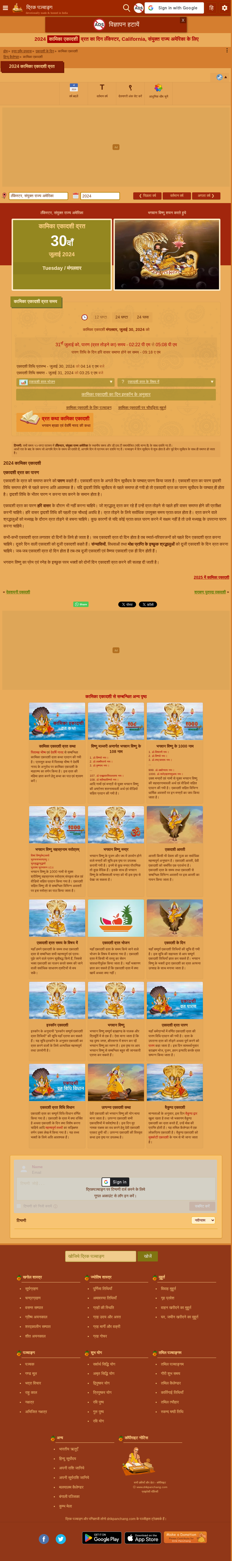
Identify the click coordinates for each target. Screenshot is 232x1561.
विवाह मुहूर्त (168, 1288)
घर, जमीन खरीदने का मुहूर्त (179, 1317)
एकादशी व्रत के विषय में (143, 382)
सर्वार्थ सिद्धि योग (104, 1364)
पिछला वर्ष (147, 195)
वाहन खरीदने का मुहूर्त (176, 1307)
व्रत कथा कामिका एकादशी (66, 422)
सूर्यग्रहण (31, 1288)
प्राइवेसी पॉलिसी (150, 1491)
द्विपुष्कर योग (101, 1383)
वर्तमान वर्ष (176, 195)
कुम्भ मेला (65, 1506)
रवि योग (98, 1421)
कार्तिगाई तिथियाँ (172, 1392)
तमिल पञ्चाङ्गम (172, 1364)
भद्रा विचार (33, 1383)
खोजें (148, 1256)
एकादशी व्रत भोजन (42, 382)
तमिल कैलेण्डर (171, 1383)
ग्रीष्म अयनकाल (36, 1317)
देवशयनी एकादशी (18, 592)
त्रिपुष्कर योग (102, 1392)
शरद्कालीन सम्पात (38, 1326)
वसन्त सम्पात (34, 1307)
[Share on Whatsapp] (81, 604)
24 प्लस (143, 317)
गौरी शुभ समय (170, 1373)
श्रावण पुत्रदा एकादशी (210, 592)
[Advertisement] (116, 147)
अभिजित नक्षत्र (36, 1411)
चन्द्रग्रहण (33, 1298)
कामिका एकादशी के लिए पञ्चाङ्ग (88, 407)
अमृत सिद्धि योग (103, 1373)
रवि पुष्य (98, 1402)
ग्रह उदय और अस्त (107, 1317)
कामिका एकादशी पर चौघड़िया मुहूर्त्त (142, 407)
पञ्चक (29, 1364)
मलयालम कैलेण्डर (71, 1487)
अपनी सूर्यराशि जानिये (74, 1477)
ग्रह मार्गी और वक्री (106, 1326)
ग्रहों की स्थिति (103, 1307)
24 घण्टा (121, 317)
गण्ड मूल (31, 1373)
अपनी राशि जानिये (71, 1468)
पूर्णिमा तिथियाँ (102, 1288)
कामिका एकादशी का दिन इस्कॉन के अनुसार (116, 394)
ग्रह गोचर (100, 1336)
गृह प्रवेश (167, 1298)
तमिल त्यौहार (170, 1402)
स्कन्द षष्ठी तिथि (172, 1411)
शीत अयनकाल (35, 1336)
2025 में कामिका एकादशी (211, 577)
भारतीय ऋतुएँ (68, 1449)
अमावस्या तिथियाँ (105, 1298)
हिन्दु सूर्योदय (67, 1458)
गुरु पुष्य (98, 1411)
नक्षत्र (29, 1402)
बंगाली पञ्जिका (69, 1496)
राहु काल (31, 1392)
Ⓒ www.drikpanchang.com (150, 1487)
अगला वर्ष (206, 195)
